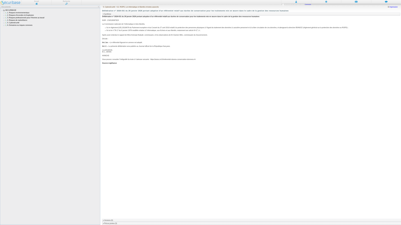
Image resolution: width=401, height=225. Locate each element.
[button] (98, 6)
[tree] (50, 116)
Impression (393, 7)
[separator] (100, 115)
